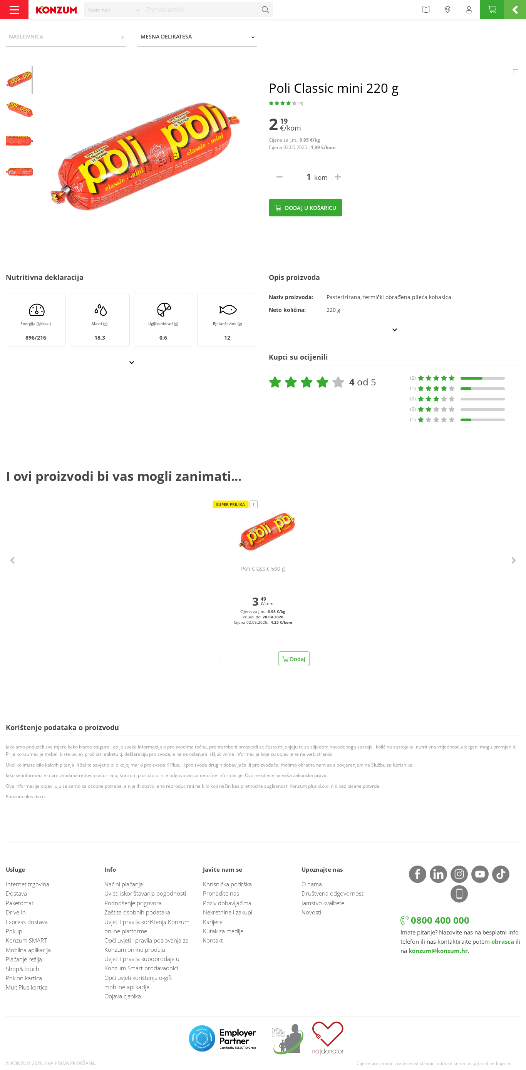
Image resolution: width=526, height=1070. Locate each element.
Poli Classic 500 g (263, 568)
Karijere (213, 922)
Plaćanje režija (24, 959)
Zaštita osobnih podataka (137, 912)
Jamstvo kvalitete (323, 903)
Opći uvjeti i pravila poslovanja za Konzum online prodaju (146, 944)
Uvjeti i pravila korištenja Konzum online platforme (146, 926)
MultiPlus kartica (27, 987)
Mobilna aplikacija (28, 950)
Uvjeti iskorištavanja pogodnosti (145, 893)
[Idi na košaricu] (492, 9)
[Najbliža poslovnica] (447, 9)
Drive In (16, 912)
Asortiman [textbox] (99, 10)
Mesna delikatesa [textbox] (166, 36)
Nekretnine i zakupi (227, 912)
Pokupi (14, 931)
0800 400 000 (439, 920)
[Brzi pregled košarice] (515, 9)
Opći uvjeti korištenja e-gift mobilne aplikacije (138, 982)
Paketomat (20, 903)
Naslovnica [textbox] (26, 36)
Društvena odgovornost (333, 893)
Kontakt (213, 940)
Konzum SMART (26, 940)
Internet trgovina (27, 884)
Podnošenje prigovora (133, 903)
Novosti (311, 912)
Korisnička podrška (227, 884)
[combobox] (113, 9)
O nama (312, 884)
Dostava (16, 893)
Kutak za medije (223, 931)
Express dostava (27, 922)
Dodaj (296, 659)
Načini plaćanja (123, 884)
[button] (12, 560)
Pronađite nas (221, 893)
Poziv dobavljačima (227, 903)
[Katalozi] (425, 9)
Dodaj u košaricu (309, 207)
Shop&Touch (22, 969)
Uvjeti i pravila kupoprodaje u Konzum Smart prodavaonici (141, 963)
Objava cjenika (122, 996)
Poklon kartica (24, 978)
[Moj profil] (469, 9)
